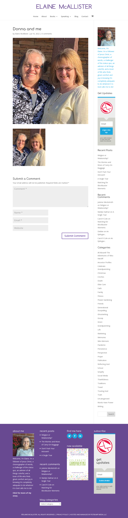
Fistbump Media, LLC (99, 514)
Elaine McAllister (21, 33)
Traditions (102, 383)
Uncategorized (103, 398)
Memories (102, 337)
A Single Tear (103, 179)
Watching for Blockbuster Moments (103, 185)
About (44, 17)
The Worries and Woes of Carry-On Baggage (105, 165)
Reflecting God (104, 364)
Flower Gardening (105, 300)
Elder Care (102, 284)
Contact (85, 17)
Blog (76, 17)
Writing (100, 406)
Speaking (65, 17)
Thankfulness (103, 379)
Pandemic (102, 345)
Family (100, 292)
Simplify (101, 372)
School (100, 368)
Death (100, 281)
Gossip (100, 318)
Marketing (102, 333)
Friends (101, 303)
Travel (100, 387)
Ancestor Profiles (105, 262)
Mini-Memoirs (103, 341)
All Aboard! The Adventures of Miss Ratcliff (105, 255)
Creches (101, 277)
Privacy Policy (62, 514)
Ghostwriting (103, 314)
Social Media (103, 375)
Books (52, 17)
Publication (102, 360)
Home (35, 17)
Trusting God (103, 391)
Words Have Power (105, 402)
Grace (100, 322)
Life (99, 329)
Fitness (100, 296)
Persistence (102, 349)
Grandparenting (104, 326)
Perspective (102, 353)
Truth (100, 395)
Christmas (102, 273)
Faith (100, 288)
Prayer (100, 356)
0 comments (47, 33)
